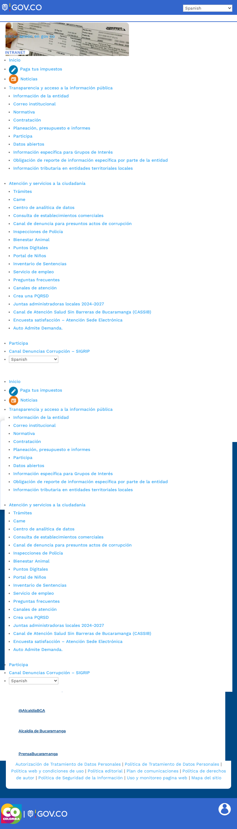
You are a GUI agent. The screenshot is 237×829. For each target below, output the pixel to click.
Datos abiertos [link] (28, 144)
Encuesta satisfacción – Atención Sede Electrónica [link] (68, 319)
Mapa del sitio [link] (206, 777)
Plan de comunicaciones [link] (152, 770)
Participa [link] (22, 136)
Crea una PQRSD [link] (31, 295)
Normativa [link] (24, 111)
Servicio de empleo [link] (33, 271)
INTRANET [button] (15, 52)
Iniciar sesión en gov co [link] (30, 36)
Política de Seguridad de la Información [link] (80, 777)
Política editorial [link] (105, 770)
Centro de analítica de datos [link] (43, 207)
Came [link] (19, 199)
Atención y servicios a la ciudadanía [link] (47, 183)
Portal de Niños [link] (29, 255)
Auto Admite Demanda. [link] (38, 327)
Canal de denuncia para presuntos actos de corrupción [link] (72, 223)
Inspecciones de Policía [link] (38, 231)
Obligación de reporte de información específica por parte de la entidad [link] (90, 160)
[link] (21, 11)
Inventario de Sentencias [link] (39, 263)
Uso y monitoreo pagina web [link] (157, 777)
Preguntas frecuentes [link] (36, 279)
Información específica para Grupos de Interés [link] (63, 152)
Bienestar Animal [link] (31, 239)
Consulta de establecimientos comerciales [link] (58, 215)
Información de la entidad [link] (41, 95)
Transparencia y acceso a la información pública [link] (61, 87)
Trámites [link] (22, 191)
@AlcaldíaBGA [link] (32, 710)
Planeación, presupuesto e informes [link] (51, 127)
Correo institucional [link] (34, 103)
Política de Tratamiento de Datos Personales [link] (172, 764)
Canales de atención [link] (35, 287)
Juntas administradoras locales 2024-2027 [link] (58, 303)
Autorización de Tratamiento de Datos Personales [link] (68, 764)
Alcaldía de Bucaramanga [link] (42, 731)
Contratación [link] (27, 119)
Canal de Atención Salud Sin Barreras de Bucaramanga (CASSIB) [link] (82, 311)
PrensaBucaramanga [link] (38, 753)
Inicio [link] (14, 59)
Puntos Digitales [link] (30, 247)
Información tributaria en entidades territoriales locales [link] (73, 168)
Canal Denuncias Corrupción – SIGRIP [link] (49, 351)
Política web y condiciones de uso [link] (47, 770)
